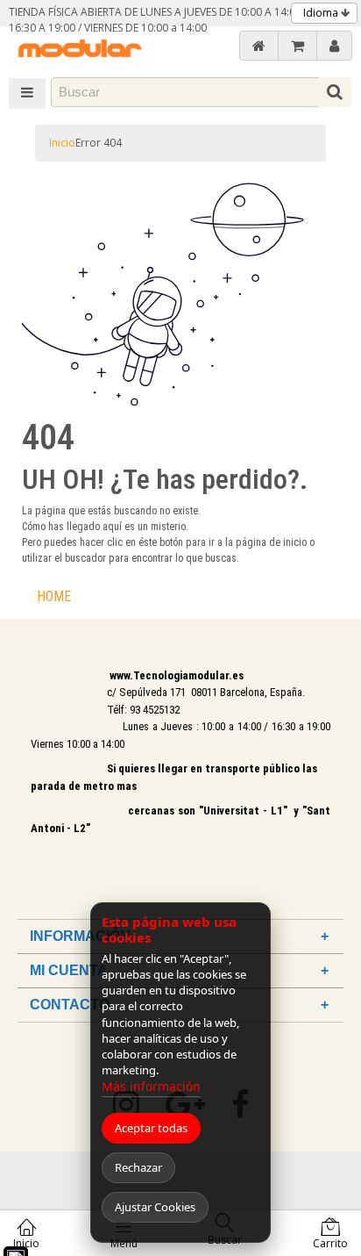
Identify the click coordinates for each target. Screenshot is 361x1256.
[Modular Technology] (79, 50)
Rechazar (138, 1167)
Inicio (62, 142)
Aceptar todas (151, 1128)
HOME (54, 596)
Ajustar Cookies (155, 1207)
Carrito (330, 1243)
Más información (151, 1086)
